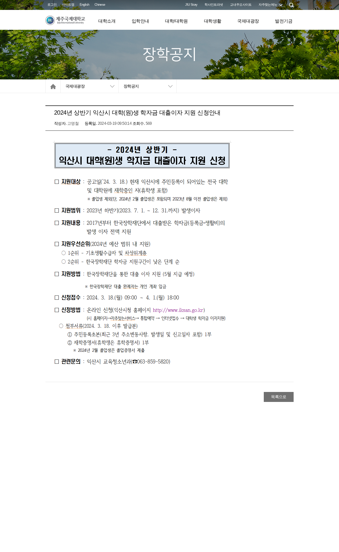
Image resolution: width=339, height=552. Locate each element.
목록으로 (278, 397)
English (84, 4)
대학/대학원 (176, 21)
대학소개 (107, 21)
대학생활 (212, 21)
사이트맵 (68, 4)
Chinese (100, 4)
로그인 (52, 4)
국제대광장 (248, 21)
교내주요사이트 (241, 4)
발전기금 (283, 21)
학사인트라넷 (213, 4)
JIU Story (191, 4)
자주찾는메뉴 (268, 4)
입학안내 (140, 21)
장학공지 (131, 86)
